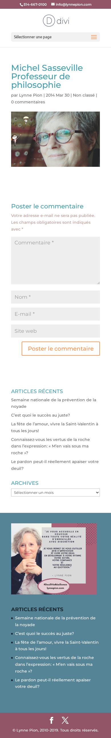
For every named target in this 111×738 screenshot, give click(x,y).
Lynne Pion (30, 95)
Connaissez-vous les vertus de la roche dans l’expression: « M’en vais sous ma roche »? (50, 446)
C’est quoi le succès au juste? (40, 415)
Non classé (84, 95)
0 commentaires (28, 101)
